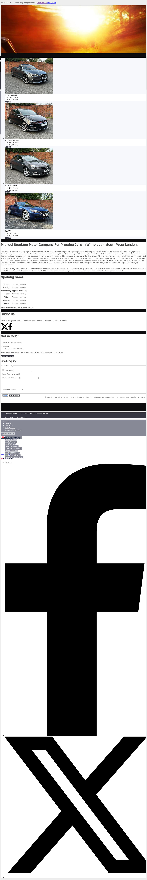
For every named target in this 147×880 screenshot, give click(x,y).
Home (7, 421)
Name (7, 370)
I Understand (42, 3)
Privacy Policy (52, 3)
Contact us (9, 425)
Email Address (10, 374)
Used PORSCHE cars (12, 453)
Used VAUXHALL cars (12, 455)
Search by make (8, 434)
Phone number (11, 378)
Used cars (8, 423)
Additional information (11, 390)
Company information (13, 430)
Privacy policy (10, 428)
